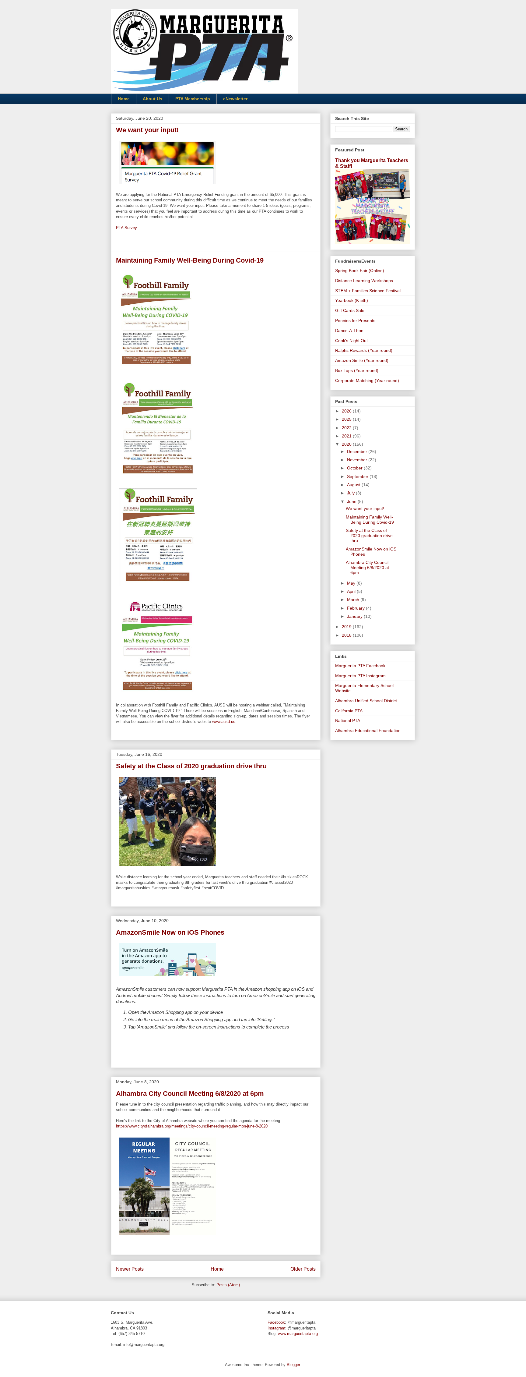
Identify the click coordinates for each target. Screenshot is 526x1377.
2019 (347, 626)
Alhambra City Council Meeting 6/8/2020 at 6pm (190, 1093)
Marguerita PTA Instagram (360, 675)
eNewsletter (235, 98)
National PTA (347, 720)
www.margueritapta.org (298, 1333)
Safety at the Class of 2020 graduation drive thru (191, 766)
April (352, 591)
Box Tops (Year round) (356, 370)
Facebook (276, 1322)
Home (124, 98)
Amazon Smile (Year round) (361, 360)
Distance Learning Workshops (364, 280)
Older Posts (303, 1269)
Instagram (276, 1328)
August (354, 484)
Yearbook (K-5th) (351, 300)
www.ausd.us (223, 721)
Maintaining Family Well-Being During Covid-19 (190, 260)
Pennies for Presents (355, 320)
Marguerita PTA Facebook (360, 665)
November (357, 459)
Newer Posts (130, 1269)
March (353, 599)
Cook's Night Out (351, 340)
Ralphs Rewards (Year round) (363, 350)
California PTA (349, 710)
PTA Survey (126, 227)
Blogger (293, 1364)
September (358, 476)
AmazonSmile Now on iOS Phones (170, 932)
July (351, 492)
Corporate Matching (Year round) (367, 380)
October (355, 467)
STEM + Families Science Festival (368, 290)
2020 (347, 444)
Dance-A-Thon (349, 330)
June (352, 501)
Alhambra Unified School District (366, 700)
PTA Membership (192, 98)
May (351, 583)
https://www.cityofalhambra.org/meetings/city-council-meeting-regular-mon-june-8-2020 (192, 1126)
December (357, 451)
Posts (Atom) (228, 1285)
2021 (347, 436)
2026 (347, 411)
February (356, 608)
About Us (152, 98)
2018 (347, 635)
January (355, 616)
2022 (347, 427)
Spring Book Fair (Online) (359, 270)
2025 (347, 419)
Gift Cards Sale (349, 310)
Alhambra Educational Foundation (368, 730)
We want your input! (147, 130)
